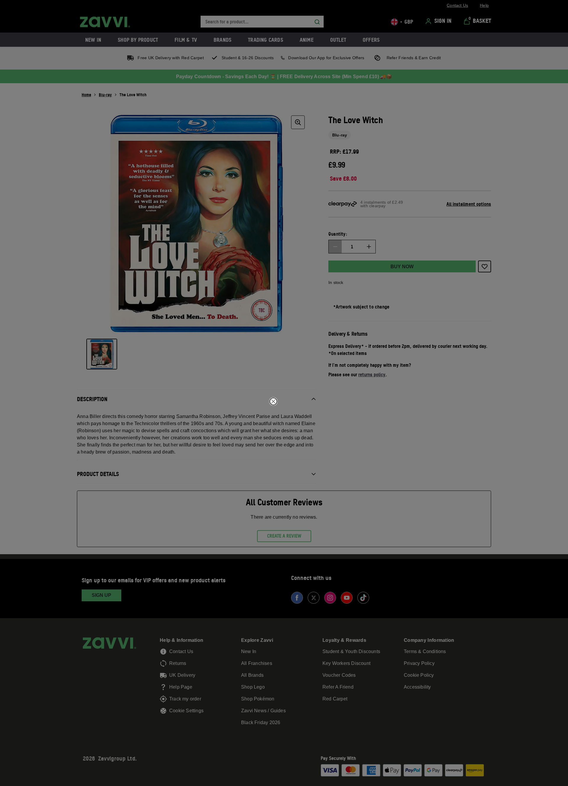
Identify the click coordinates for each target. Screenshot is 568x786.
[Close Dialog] (273, 401)
